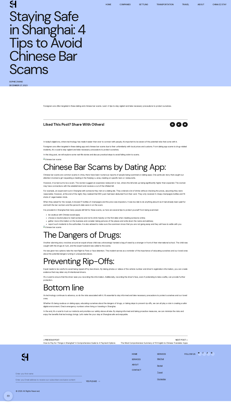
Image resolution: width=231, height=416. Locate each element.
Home (108, 4)
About (201, 4)
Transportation (165, 4)
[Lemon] (204, 354)
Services (136, 359)
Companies (125, 4)
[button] (172, 124)
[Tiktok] (208, 354)
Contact (136, 370)
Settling (143, 4)
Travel (185, 4)
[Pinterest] (213, 354)
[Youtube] (200, 354)
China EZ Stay (219, 4)
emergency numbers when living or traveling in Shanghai (90, 306)
